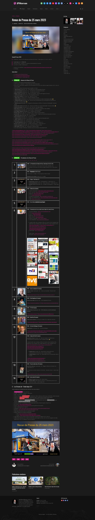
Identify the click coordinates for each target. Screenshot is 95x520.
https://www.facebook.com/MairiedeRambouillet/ (33, 139)
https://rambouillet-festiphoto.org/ (46, 196)
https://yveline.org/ (16, 147)
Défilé (65, 37)
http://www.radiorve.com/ (48, 133)
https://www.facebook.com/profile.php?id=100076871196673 (24, 135)
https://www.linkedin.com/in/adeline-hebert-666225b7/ (42, 142)
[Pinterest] (22, 459)
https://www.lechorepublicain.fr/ (18, 133)
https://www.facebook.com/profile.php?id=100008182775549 (46, 143)
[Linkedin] (65, 500)
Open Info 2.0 (66, 62)
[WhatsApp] (42, 3)
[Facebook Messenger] (47, 3)
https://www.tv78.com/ (46, 130)
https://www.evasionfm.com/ (40, 233)
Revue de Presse (30, 23)
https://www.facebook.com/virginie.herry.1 (35, 359)
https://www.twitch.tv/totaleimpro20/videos (27, 413)
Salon (65, 69)
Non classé (66, 59)
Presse (41, 8)
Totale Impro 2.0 (67, 73)
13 (30, 160)
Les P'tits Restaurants (68, 55)
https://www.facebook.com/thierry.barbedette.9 (21, 131)
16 (36, 160)
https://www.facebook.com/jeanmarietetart (36, 358)
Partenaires (35, 8)
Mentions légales (42, 514)
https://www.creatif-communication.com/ (46, 190)
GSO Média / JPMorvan (52, 514)
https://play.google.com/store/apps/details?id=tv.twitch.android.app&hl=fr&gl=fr (34, 408)
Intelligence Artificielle (68, 41)
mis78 (65, 58)
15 (34, 160)
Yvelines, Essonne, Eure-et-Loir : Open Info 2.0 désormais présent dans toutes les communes (19, 488)
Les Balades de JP (67, 50)
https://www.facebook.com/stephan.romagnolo (40, 153)
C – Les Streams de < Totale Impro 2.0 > (22, 77)
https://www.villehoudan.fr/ (34, 225)
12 (28, 160)
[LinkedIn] (59, 3)
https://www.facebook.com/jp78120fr (44, 374)
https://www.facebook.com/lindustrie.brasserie (21, 153)
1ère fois (25, 23)
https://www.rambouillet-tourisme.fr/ (39, 141)
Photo (46, 8)
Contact (51, 8)
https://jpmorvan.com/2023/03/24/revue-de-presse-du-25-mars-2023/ (38, 67)
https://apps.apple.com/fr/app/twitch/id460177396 (28, 409)
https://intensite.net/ (39, 217)
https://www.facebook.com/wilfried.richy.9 (46, 313)
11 (26, 160)
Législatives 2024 (67, 48)
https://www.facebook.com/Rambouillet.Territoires (21, 141)
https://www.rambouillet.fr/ (18, 139)
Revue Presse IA (67, 67)
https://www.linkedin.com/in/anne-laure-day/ (49, 197)
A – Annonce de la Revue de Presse (21, 74)
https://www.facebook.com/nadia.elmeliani (35, 149)
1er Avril (65, 30)
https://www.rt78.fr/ (48, 139)
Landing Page (66, 44)
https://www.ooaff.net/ (36, 199)
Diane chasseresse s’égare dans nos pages (52, 486)
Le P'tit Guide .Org (67, 46)
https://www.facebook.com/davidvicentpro (43, 152)
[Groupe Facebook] (50, 3)
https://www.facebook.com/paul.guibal (34, 137)
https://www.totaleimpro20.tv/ (25, 404)
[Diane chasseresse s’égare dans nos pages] (52, 481)
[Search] (80, 8)
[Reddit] (79, 3)
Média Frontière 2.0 (67, 56)
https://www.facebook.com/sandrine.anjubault (25, 152)
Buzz (64, 33)
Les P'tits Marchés (67, 54)
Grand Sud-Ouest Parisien (68, 39)
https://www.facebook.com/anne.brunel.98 (39, 134)
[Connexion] (82, 8)
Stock (57, 8)
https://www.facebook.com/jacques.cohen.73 (49, 131)
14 (32, 160)
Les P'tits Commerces (68, 52)
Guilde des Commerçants (68, 40)
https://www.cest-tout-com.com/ (42, 192)
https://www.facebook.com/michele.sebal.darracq (21, 150)
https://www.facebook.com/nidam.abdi (33, 130)
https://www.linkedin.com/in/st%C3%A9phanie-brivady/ (22, 143)
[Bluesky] (76, 3)
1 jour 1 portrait (67, 29)
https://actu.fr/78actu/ (35, 131)
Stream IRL (35, 23)
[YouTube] (53, 3)
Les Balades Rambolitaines (69, 51)
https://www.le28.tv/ (41, 135)
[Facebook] (62, 3)
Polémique (66, 65)
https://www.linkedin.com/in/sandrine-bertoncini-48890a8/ (23, 145)
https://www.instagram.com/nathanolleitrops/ (33, 133)
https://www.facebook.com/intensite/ (19, 137)
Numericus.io (66, 61)
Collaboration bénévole (68, 36)
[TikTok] (65, 3)
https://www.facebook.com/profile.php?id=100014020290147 (33, 147)
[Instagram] (70, 3)
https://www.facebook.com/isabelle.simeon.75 (36, 360)
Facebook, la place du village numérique (35, 486)
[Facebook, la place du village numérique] (35, 481)
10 (24, 160)
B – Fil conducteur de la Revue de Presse (22, 75)
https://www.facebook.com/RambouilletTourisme (21, 142)
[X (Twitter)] (67, 3)
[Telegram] (44, 3)
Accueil (14, 8)
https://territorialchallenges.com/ (19, 130)
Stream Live (66, 71)
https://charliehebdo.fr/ (39, 230)
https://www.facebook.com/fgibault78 (19, 149)
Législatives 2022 (67, 47)
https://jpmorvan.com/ (32, 374)
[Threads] (73, 3)
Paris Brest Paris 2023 (68, 63)
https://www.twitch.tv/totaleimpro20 (24, 405)
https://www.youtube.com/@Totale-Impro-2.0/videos (30, 415)
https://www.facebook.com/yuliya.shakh (19, 154)
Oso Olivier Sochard (26, 506)
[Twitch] (56, 3)
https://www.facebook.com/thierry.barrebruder (21, 134)
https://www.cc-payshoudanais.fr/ (47, 225)
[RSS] (82, 3)
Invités (65, 43)
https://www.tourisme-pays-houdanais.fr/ (37, 226)
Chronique (65, 35)
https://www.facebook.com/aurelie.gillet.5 (40, 150)
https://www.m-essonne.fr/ (39, 234)
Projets (28, 8)
